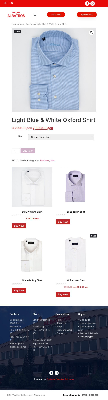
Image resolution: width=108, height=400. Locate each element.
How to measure (87, 323)
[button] (35, 14)
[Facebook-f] (87, 3)
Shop (59, 326)
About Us (61, 323)
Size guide (84, 320)
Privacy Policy (86, 336)
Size (20, 136)
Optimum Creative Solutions (60, 379)
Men (22, 24)
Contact (60, 333)
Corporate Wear (64, 330)
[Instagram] (92, 3)
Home (15, 24)
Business (30, 24)
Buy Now (28, 150)
